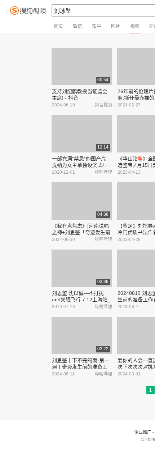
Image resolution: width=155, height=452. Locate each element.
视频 (135, 26)
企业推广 (142, 432)
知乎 (96, 26)
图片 (115, 26)
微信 (77, 26)
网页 (58, 26)
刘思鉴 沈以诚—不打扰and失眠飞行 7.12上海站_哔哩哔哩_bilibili (81, 299)
